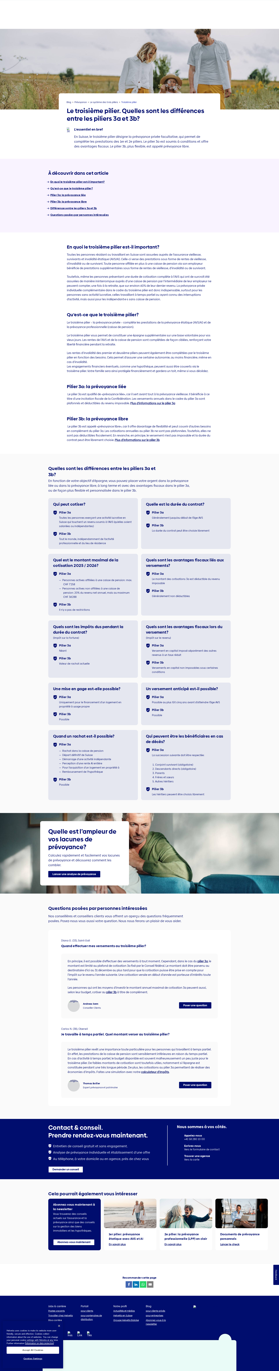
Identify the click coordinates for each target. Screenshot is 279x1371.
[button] (74, 874)
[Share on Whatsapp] (143, 1284)
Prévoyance (80, 102)
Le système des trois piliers (104, 102)
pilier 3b (111, 992)
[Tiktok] (89, 1338)
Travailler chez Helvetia (60, 1315)
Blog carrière (55, 1320)
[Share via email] (150, 1284)
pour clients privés (155, 1310)
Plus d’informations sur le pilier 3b (137, 440)
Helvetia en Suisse (122, 1315)
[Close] (59, 1325)
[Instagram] (70, 1335)
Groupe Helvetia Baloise (126, 1320)
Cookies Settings (33, 1358)
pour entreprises (154, 1315)
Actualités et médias (124, 1310)
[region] (33, 1344)
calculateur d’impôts (155, 1072)
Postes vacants (56, 1310)
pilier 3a (202, 961)
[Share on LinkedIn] (136, 1284)
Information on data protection (39, 1343)
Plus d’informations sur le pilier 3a (152, 403)
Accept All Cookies (32, 1350)
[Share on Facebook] (129, 1284)
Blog (69, 102)
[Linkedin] (79, 1335)
